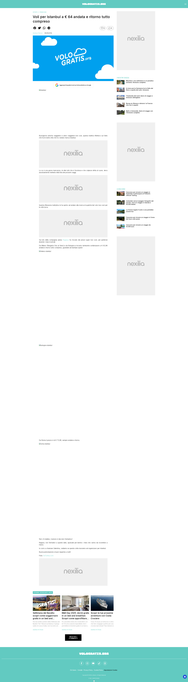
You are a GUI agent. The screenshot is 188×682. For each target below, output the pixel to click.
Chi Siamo (73, 670)
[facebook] (35, 29)
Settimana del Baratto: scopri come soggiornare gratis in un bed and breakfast (45, 616)
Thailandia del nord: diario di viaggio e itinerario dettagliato (139, 96)
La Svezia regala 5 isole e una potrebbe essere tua (139, 210)
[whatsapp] (44, 29)
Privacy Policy (88, 670)
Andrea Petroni (37, 33)
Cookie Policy (98, 670)
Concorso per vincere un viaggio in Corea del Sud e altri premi (140, 218)
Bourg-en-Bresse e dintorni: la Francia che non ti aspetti (139, 104)
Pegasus (66, 240)
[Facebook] (80, 662)
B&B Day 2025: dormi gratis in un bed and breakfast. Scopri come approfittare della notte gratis (75, 616)
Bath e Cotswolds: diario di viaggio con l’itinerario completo (139, 111)
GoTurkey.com (48, 556)
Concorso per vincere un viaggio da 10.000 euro (138, 225)
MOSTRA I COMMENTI (73, 637)
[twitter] (39, 29)
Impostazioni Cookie (110, 670)
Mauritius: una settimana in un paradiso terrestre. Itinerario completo (140, 81)
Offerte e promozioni (40, 12)
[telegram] (49, 29)
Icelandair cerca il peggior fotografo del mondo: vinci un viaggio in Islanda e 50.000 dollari (140, 202)
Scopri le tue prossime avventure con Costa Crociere (102, 616)
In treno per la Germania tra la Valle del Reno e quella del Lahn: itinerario (139, 89)
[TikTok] (98, 662)
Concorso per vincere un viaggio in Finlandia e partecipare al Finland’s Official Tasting (138, 193)
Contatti (80, 670)
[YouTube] (92, 662)
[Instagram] (86, 662)
